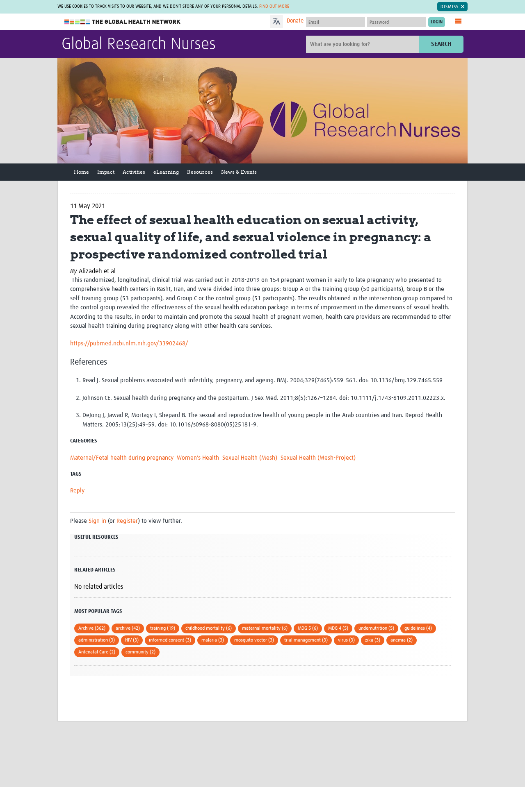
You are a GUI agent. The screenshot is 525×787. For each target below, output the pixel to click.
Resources (200, 172)
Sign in (97, 521)
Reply (77, 491)
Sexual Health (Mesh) (249, 458)
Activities (134, 172)
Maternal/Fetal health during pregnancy (121, 458)
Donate (295, 21)
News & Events (239, 172)
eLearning (166, 172)
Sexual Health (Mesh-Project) (318, 458)
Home (81, 172)
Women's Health (198, 458)
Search (441, 44)
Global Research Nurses (139, 44)
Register (127, 521)
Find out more (274, 6)
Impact (105, 172)
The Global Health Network (123, 21)
